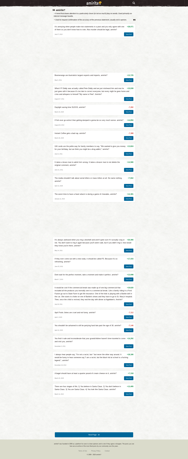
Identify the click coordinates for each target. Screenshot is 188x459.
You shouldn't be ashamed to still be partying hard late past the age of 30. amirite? (88, 325)
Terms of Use (82, 451)
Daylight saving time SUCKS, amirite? (70, 107)
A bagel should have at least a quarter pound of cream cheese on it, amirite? (86, 373)
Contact (107, 451)
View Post (129, 34)
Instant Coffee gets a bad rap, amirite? (70, 133)
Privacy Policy (95, 451)
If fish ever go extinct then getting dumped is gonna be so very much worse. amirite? (89, 120)
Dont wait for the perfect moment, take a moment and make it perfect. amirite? (86, 275)
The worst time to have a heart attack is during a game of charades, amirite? (86, 194)
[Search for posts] (133, 3)
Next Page (92, 435)
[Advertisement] (94, 55)
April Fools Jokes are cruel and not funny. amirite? (75, 312)
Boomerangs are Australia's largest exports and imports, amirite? (81, 75)
